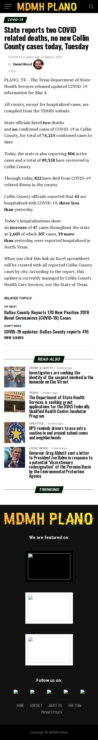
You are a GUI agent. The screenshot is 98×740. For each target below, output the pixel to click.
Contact (36, 705)
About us (55, 705)
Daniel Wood (22, 64)
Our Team (74, 705)
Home (20, 705)
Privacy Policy (51, 712)
